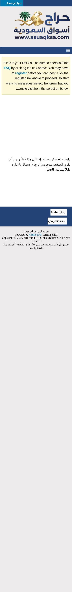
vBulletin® (35, 234)
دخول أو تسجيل (13, 3)
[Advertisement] (36, 127)
